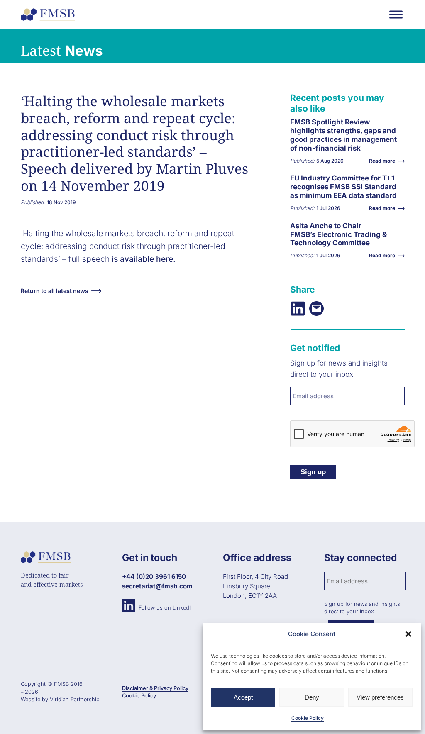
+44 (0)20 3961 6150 (154, 576)
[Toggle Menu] (396, 14)
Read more (311, 142)
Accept (243, 697)
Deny (312, 697)
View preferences (380, 697)
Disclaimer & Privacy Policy (155, 688)
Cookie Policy (307, 718)
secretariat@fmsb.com (157, 586)
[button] (408, 634)
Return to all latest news (54, 290)
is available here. (144, 259)
